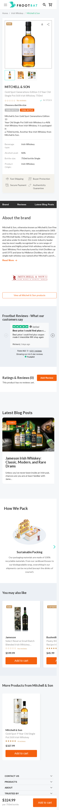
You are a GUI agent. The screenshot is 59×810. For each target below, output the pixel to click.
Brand (5, 204)
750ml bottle (27, 110)
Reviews (21, 204)
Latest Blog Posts (44, 204)
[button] (28, 4)
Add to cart (45, 802)
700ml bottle (12, 110)
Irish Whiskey (17, 13)
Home (5, 13)
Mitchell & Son (33, 13)
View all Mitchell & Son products (29, 295)
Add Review (46, 378)
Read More (8, 260)
